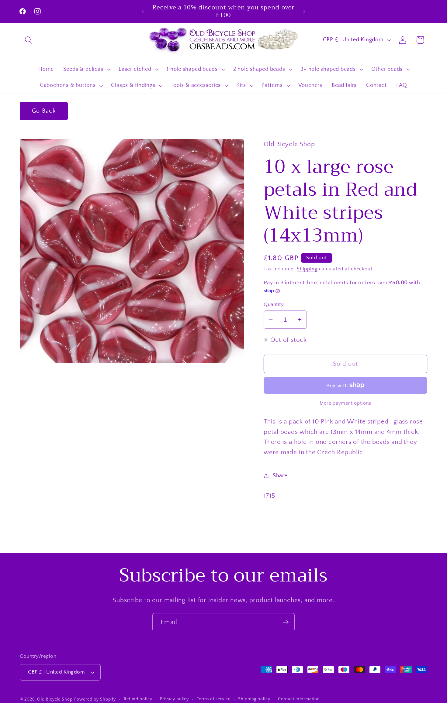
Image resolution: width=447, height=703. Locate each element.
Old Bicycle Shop (55, 699)
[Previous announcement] (143, 11)
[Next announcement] (304, 11)
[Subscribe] (285, 622)
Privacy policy (174, 699)
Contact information (299, 699)
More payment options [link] (345, 403)
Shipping (307, 268)
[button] (28, 40)
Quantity (274, 304)
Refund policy (138, 699)
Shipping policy (254, 699)
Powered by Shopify (95, 699)
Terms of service (213, 699)
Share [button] (280, 476)
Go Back (44, 111)
